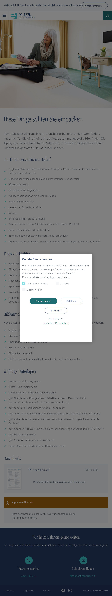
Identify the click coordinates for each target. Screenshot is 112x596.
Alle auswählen (43, 300)
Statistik (64, 283)
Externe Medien (34, 289)
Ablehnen (71, 300)
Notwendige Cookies (37, 283)
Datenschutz (62, 323)
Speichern (56, 310)
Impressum (49, 323)
